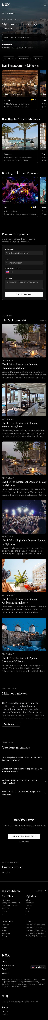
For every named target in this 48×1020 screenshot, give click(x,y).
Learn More (24, 842)
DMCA (5, 1015)
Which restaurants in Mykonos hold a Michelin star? (19, 781)
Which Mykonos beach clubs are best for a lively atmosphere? (22, 758)
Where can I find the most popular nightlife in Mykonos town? (22, 770)
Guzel (28, 911)
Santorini (6, 872)
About (5, 962)
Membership (8, 965)
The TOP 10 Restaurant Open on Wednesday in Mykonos (35, 936)
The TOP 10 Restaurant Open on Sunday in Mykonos (35, 928)
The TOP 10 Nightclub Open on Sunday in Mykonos (35, 933)
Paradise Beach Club (10, 906)
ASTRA (28, 906)
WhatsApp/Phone (12, 268)
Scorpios (5, 908)
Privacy (5, 1011)
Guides (29, 921)
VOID (28, 900)
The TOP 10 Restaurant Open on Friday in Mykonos (35, 930)
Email (7, 259)
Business (6, 969)
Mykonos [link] (10, 13)
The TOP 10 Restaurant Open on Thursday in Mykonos (35, 925)
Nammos (6, 900)
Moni (28, 908)
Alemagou (6, 933)
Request (8, 278)
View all (43, 321)
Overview (39, 891)
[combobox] (24, 37)
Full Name (9, 249)
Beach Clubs (24, 59)
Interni (4, 928)
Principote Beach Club (11, 903)
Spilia (4, 930)
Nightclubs (38, 59)
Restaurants (9, 59)
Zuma (4, 911)
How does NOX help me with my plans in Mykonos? (21, 792)
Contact (5, 973)
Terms (5, 1007)
